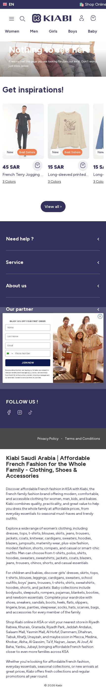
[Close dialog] (100, 316)
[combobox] (9, 353)
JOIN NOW (28, 362)
